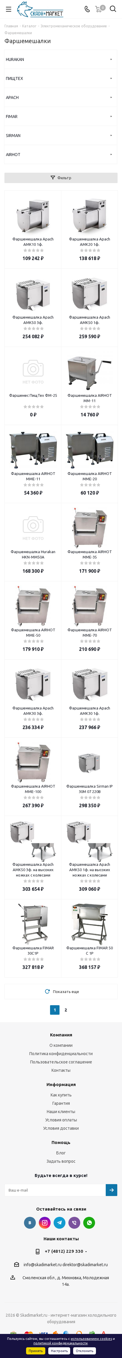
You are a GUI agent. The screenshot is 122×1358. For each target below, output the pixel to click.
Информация (61, 1084)
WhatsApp (89, 1223)
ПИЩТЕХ (14, 78)
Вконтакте (30, 1223)
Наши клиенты (61, 1111)
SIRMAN (13, 135)
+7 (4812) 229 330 (64, 1251)
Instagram (45, 1223)
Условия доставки (61, 1128)
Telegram (59, 1223)
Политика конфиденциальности (61, 1053)
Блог (61, 1153)
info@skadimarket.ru (43, 1264)
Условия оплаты (61, 1120)
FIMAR (11, 116)
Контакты (61, 1070)
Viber (74, 1223)
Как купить (61, 1095)
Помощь (61, 1142)
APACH (12, 97)
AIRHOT (13, 154)
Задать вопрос (61, 1161)
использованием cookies (91, 1338)
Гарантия (61, 1103)
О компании (61, 1045)
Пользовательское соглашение (61, 1062)
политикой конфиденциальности (60, 1343)
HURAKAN (15, 59)
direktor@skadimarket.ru (85, 1264)
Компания (61, 1034)
